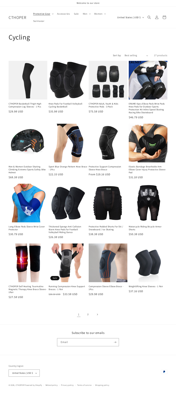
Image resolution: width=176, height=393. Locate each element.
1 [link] (78, 314)
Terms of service (84, 385)
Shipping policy (102, 385)
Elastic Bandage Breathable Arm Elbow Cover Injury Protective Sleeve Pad (147, 169)
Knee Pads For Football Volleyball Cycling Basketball (65, 105)
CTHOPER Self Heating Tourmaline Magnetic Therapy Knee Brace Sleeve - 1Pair (28, 289)
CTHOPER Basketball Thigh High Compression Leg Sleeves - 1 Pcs (25, 105)
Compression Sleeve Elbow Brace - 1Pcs (106, 288)
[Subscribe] (115, 342)
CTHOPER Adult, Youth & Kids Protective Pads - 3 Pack (103, 105)
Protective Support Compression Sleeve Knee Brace (105, 168)
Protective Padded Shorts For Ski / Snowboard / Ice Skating (106, 228)
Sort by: (117, 55)
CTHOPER (20, 385)
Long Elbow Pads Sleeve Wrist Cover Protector (27, 228)
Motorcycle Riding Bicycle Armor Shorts (145, 228)
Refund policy (52, 385)
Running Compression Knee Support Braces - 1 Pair (67, 288)
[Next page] (97, 314)
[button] (43, 13)
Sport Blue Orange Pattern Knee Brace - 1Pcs (68, 168)
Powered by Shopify (33, 385)
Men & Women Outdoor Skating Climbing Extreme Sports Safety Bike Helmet (27, 169)
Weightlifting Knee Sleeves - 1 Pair (146, 286)
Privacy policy (67, 385)
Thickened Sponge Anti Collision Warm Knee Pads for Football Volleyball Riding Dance (65, 229)
